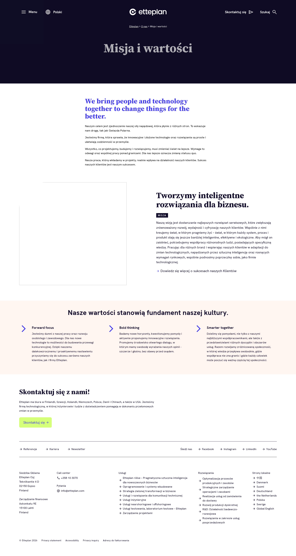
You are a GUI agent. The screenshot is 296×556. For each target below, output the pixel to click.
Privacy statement (51, 540)
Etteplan (134, 26)
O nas (144, 26)
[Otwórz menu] (23, 12)
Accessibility (72, 540)
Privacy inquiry (91, 540)
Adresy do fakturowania (116, 540)
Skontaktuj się (34, 422)
